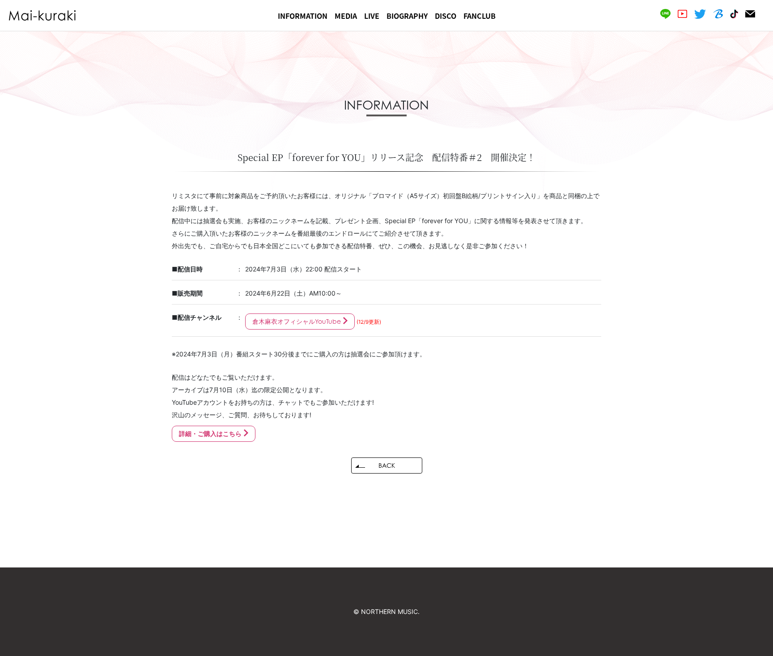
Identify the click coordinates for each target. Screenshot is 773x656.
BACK (386, 465)
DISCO (445, 15)
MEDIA (346, 15)
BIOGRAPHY (407, 15)
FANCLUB (479, 15)
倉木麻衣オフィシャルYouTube (296, 321)
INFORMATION (302, 15)
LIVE (371, 15)
